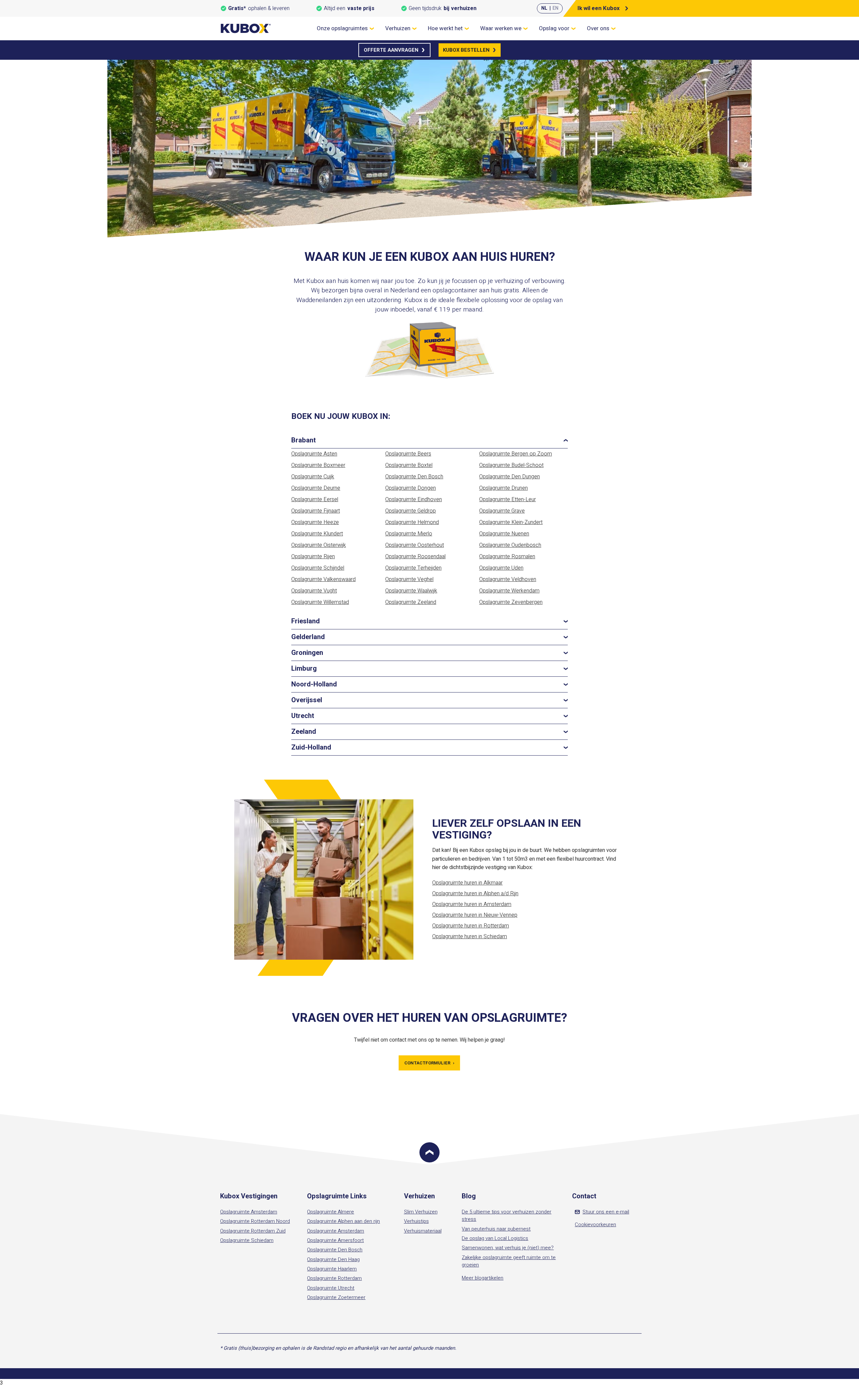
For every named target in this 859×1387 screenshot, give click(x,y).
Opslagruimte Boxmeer (318, 465)
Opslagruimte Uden (501, 568)
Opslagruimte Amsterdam (248, 1211)
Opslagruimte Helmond (412, 522)
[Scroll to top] (429, 1152)
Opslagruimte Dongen (410, 488)
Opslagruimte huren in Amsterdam (471, 904)
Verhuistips (416, 1221)
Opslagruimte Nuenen (504, 534)
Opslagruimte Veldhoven (507, 579)
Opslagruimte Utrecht (330, 1288)
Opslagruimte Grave (502, 511)
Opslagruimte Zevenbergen (511, 602)
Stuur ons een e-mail (606, 1211)
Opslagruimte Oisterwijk (318, 545)
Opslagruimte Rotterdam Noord (255, 1221)
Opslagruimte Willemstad (320, 602)
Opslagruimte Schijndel (317, 568)
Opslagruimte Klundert (317, 534)
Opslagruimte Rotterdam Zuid (253, 1231)
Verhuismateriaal (423, 1231)
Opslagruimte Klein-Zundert (511, 522)
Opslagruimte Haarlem (332, 1269)
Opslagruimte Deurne (315, 488)
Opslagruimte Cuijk (312, 477)
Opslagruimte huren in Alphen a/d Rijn (475, 894)
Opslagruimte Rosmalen (507, 557)
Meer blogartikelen (482, 1278)
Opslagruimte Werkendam (509, 591)
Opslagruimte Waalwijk (411, 591)
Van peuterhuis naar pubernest (496, 1229)
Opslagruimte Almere (330, 1211)
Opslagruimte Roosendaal (415, 557)
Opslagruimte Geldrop (410, 511)
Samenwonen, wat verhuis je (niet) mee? (508, 1247)
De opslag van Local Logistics (495, 1238)
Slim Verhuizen (421, 1211)
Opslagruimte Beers (408, 454)
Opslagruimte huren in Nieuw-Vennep (474, 915)
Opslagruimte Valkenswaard (323, 579)
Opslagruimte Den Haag (333, 1259)
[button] (429, 440)
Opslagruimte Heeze (315, 522)
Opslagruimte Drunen (503, 488)
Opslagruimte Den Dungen (509, 477)
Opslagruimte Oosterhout (414, 545)
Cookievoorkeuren (595, 1224)
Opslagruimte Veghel (409, 579)
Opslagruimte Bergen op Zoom (515, 454)
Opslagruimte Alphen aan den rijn (343, 1221)
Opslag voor (554, 28)
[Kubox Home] (246, 28)
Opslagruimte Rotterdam (334, 1278)
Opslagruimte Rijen (313, 557)
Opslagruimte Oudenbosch (510, 545)
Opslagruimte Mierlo (408, 534)
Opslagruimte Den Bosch (414, 477)
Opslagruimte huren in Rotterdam (470, 926)
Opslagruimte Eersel (314, 499)
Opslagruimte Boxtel (409, 465)
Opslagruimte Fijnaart (315, 511)
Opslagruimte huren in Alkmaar (467, 883)
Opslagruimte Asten (314, 454)
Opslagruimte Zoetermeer (336, 1297)
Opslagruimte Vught (314, 591)
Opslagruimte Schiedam (246, 1240)
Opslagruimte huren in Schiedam (469, 936)
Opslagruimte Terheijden (413, 568)
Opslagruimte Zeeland (410, 602)
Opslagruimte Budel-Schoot (511, 465)
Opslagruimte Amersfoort (335, 1240)
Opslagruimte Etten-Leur (507, 499)
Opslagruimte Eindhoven (413, 499)
